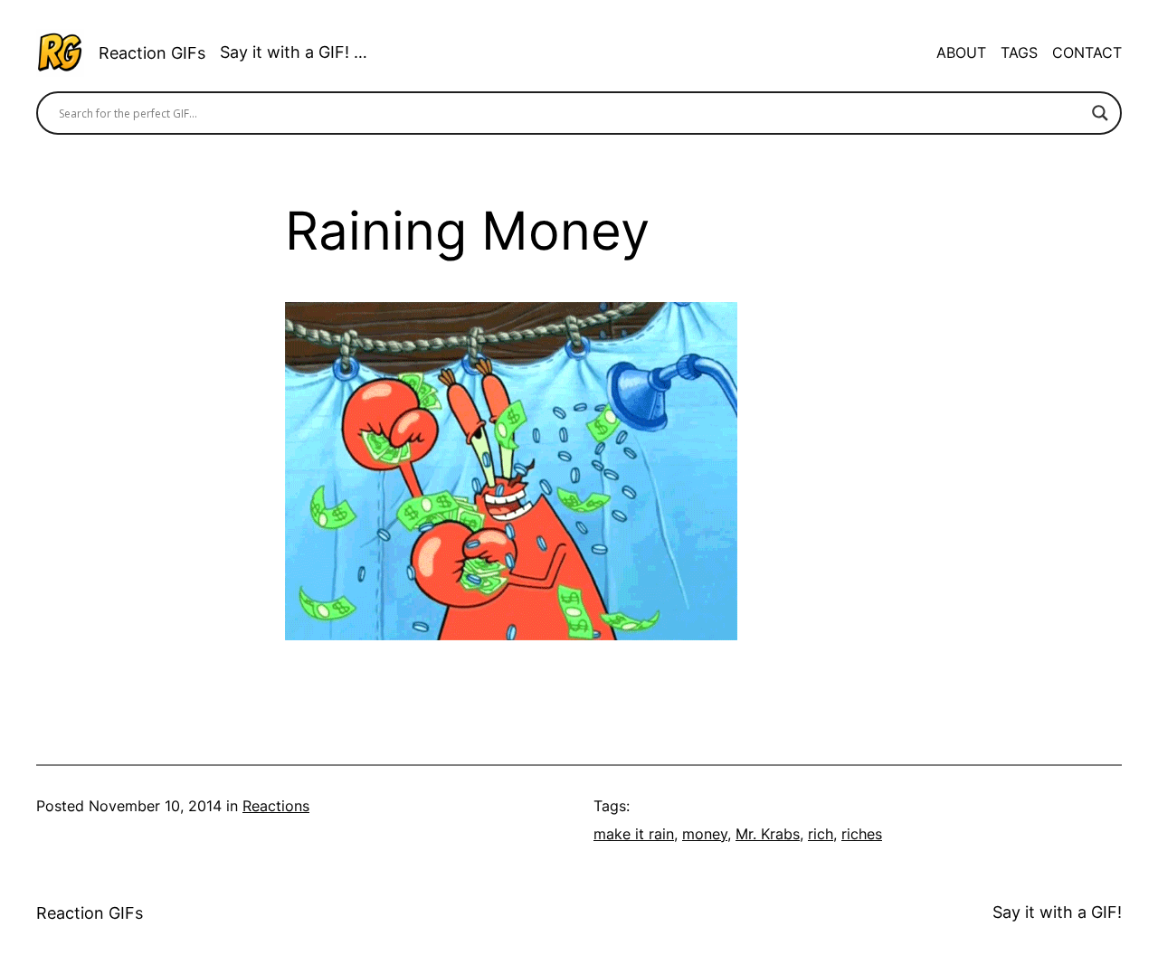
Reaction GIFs (152, 52)
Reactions (275, 806)
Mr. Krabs (768, 834)
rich (820, 834)
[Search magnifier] (1100, 113)
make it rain (633, 834)
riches (861, 834)
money (704, 834)
